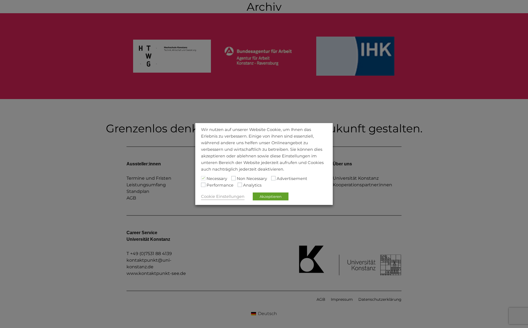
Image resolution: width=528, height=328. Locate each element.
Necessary (217, 178)
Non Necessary (252, 178)
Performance (220, 185)
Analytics (252, 185)
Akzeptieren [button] (271, 196)
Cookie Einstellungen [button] (222, 196)
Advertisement (292, 178)
